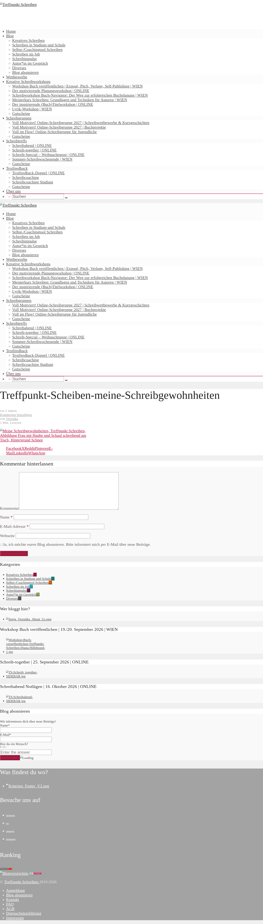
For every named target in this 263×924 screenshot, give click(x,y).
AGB (10, 908)
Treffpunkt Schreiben (21, 882)
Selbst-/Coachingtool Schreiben (37, 49)
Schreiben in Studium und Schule (38, 45)
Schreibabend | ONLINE (32, 145)
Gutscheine (21, 113)
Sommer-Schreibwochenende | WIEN (42, 159)
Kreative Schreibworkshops (28, 81)
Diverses (19, 68)
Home (11, 31)
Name (6, 517)
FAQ (10, 904)
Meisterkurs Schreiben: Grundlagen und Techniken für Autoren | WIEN (69, 100)
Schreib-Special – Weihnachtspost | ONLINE (48, 154)
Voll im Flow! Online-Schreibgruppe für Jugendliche (54, 132)
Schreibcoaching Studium (32, 182)
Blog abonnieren (25, 72)
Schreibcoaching (25, 177)
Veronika (12, 419)
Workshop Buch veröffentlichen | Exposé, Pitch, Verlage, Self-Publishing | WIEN (77, 86)
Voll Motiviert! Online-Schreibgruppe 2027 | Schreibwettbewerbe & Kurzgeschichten (80, 122)
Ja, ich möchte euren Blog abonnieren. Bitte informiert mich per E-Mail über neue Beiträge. (77, 544)
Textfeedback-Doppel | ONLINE (38, 173)
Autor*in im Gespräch (30, 63)
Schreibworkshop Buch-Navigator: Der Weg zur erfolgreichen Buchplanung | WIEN (80, 95)
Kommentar (9, 508)
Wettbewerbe (16, 77)
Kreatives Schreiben (28, 40)
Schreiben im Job (26, 54)
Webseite (7, 536)
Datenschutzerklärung (23, 913)
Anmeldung (15, 890)
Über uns (13, 191)
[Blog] (14, 873)
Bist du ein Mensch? (14, 745)
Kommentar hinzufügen (16, 415)
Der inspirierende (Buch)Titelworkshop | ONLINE (52, 104)
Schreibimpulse (24, 58)
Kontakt (12, 899)
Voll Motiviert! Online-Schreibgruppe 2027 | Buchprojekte (59, 127)
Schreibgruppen (18, 118)
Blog (10, 36)
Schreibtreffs (16, 141)
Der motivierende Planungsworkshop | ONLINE (50, 90)
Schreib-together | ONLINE (34, 150)
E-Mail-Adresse (14, 526)
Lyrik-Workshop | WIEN (32, 109)
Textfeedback (17, 168)
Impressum (15, 918)
